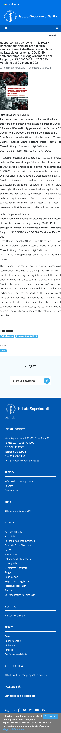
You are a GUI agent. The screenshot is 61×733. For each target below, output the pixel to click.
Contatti (9, 486)
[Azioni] (5, 4)
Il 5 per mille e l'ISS (15, 615)
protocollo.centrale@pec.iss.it (25, 460)
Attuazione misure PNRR (18, 511)
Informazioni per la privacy (19, 481)
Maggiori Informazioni (13, 729)
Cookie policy (11, 490)
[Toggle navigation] (6, 28)
